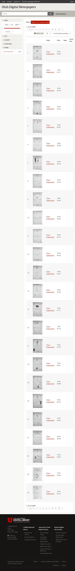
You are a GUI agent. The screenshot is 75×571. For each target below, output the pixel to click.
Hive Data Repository (46, 553)
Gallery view (39, 33)
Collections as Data (45, 544)
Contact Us (17, 1)
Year (6, 20)
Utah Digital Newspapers (43, 538)
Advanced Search (61, 14)
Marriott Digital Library (44, 533)
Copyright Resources (30, 539)
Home (3, 1)
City (5, 36)
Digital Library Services (28, 533)
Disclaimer (56, 565)
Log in (72, 1)
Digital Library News (45, 546)
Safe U (64, 561)
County (7, 40)
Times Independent (8, 51)
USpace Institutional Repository (45, 550)
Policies (64, 565)
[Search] (51, 13)
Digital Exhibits (44, 541)
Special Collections (29, 537)
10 (59, 29)
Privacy (35, 561)
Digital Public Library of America (61, 540)
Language (8, 44)
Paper (6, 48)
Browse (9, 1)
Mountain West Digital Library (60, 536)
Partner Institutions (61, 533)
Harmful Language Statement (31, 1)
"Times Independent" (39, 22)
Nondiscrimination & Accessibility (50, 561)
